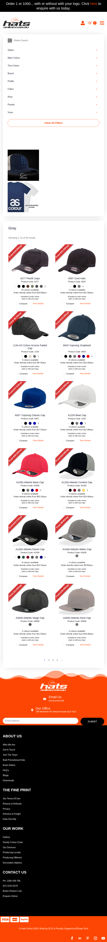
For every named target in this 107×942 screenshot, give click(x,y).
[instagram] (95, 938)
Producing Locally (12, 852)
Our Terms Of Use (11, 798)
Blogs (5, 775)
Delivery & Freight (12, 814)
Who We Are (9, 744)
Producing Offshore (12, 857)
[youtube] (103, 938)
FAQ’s (6, 770)
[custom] (88, 938)
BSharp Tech (81, 928)
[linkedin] (80, 938)
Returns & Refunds (12, 804)
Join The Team (10, 755)
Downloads (8, 780)
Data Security (9, 819)
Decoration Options (12, 863)
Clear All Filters (53, 123)
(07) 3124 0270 (10, 886)
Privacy (6, 809)
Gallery (6, 837)
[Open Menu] (102, 23)
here (93, 4)
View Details (30, 260)
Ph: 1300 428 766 (11, 881)
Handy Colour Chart (13, 842)
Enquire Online (10, 896)
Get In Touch (9, 750)
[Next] (45, 286)
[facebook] (72, 938)
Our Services (9, 847)
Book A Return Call (12, 891)
